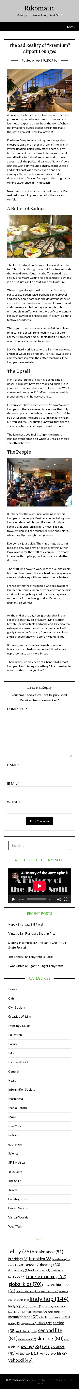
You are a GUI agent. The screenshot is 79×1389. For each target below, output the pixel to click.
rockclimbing (26, 1331)
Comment (17, 709)
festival (57, 1270)
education (40, 1270)
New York (14, 1126)
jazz (53, 1291)
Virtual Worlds (18, 1217)
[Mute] (59, 899)
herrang (48, 1285)
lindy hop (49, 1298)
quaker (43, 1323)
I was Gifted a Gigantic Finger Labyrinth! (35, 966)
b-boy (19, 1251)
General (13, 1071)
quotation (15, 1144)
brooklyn (41, 1258)
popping (27, 1323)
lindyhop (17, 1306)
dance (32, 1265)
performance (59, 1317)
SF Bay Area (16, 1162)
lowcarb (36, 1306)
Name (13, 764)
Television (15, 1171)
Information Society (21, 1089)
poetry (14, 1323)
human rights (25, 1291)
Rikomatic (39, 8)
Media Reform (18, 1108)
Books (12, 989)
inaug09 (42, 1291)
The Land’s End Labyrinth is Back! (30, 957)
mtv (43, 1317)
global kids (25, 1284)
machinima (36, 1311)
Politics (13, 1135)
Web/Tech (15, 1226)
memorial (56, 1311)
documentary (19, 1270)
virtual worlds (54, 1353)
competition (17, 1265)
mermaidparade (23, 1317)
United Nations (18, 1208)
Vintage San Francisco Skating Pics (31, 933)
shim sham (27, 1339)
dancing (50, 1264)
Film (11, 1053)
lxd (49, 1306)
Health (12, 1080)
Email (13, 783)
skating (50, 1338)
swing (31, 1346)
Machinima (15, 1098)
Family (12, 1044)
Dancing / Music (19, 1025)
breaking (18, 1259)
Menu (71, 27)
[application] (39, 885)
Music (12, 1117)
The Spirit (14, 1180)
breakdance (47, 1251)
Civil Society (16, 1007)
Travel (12, 1190)
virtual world (28, 1353)
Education (15, 1035)
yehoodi (20, 1360)
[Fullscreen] (66, 899)
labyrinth (21, 1300)
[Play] (14, 899)
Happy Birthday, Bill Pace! (25, 924)
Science (13, 1153)
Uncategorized (18, 1199)
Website (14, 802)
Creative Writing (19, 1016)
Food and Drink (18, 1062)
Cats (11, 998)
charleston (61, 1259)
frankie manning (46, 1276)
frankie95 (16, 1277)
